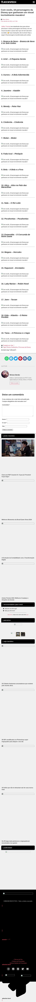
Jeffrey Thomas (5, 26)
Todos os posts (15, 383)
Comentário (6, 405)
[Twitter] (23, 969)
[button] (7, 358)
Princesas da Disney (24, 347)
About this (10, 614)
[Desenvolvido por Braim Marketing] (26, 976)
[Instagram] (8, 969)
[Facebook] (13, 969)
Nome (4, 419)
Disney (9, 347)
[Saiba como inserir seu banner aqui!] (13, 634)
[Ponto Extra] (18, 634)
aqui (27, 614)
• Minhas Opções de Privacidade (18, 963)
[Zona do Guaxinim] (23, 634)
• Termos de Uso (18, 959)
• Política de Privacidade (18, 961)
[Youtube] (27, 969)
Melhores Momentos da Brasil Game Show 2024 (17, 519)
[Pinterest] (18, 969)
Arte (12, 345)
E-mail (4, 422)
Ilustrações (14, 347)
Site (3, 426)
